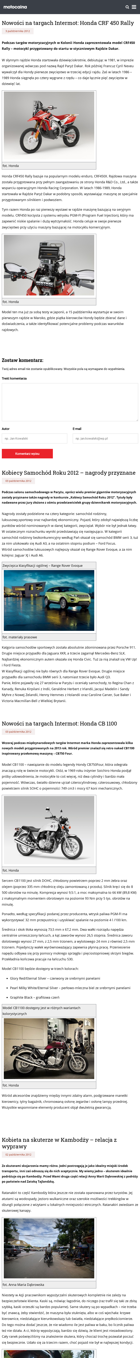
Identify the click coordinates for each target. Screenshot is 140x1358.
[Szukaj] (127, 7)
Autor (5, 429)
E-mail (77, 429)
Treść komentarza (14, 378)
